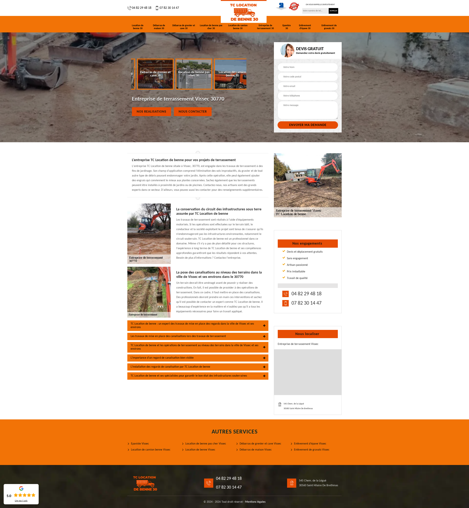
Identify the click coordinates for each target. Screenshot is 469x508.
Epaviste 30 (286, 27)
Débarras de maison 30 (159, 27)
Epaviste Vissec (140, 443)
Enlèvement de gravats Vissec (311, 449)
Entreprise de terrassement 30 (265, 27)
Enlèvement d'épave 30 (305, 27)
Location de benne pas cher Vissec (205, 443)
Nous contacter (193, 111)
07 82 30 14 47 (169, 8)
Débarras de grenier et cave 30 (183, 27)
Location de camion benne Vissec (150, 449)
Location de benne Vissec (200, 449)
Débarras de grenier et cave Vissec (260, 443)
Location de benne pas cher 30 (211, 27)
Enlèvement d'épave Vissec (310, 443)
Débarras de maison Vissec (256, 449)
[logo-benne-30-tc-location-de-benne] (244, 11)
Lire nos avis (21, 501)
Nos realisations (151, 111)
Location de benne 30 (137, 27)
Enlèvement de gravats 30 (329, 27)
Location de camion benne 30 (238, 27)
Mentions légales (255, 501)
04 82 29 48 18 (141, 8)
